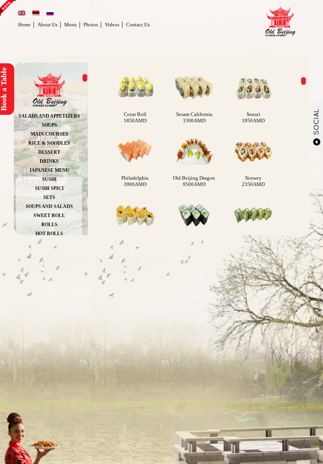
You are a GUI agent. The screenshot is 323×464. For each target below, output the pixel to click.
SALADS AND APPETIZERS (49, 116)
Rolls (49, 224)
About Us (47, 25)
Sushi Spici (49, 188)
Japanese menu (49, 170)
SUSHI (49, 179)
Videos (112, 25)
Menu (70, 25)
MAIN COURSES (49, 134)
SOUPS (49, 125)
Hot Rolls (49, 233)
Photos (91, 25)
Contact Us (138, 25)
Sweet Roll (49, 215)
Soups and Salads (49, 206)
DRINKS (49, 161)
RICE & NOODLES (49, 143)
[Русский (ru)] (50, 13)
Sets (49, 197)
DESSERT (49, 152)
